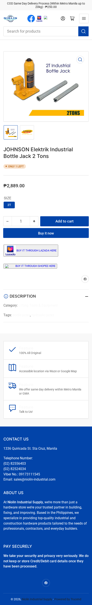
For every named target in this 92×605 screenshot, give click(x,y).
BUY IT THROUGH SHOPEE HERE (35, 266)
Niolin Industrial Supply (37, 599)
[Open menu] (84, 18)
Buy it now (46, 233)
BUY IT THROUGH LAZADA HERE (36, 250)
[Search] (83, 31)
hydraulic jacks (42, 315)
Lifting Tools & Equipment (38, 305)
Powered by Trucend (67, 599)
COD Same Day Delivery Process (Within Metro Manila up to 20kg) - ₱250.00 (46, 5)
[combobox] (46, 31)
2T (9, 205)
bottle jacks (21, 315)
